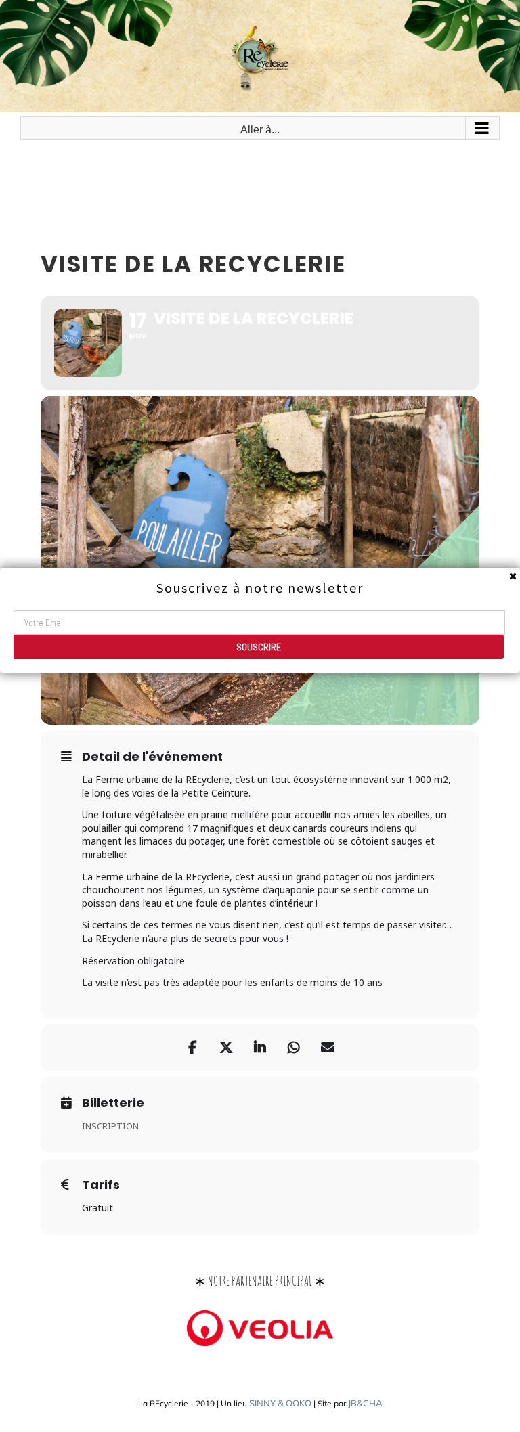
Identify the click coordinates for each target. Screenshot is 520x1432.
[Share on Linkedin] (260, 1048)
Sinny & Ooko (280, 1402)
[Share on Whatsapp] (294, 1048)
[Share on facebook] (192, 1048)
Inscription (110, 1126)
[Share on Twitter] (226, 1048)
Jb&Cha (365, 1402)
